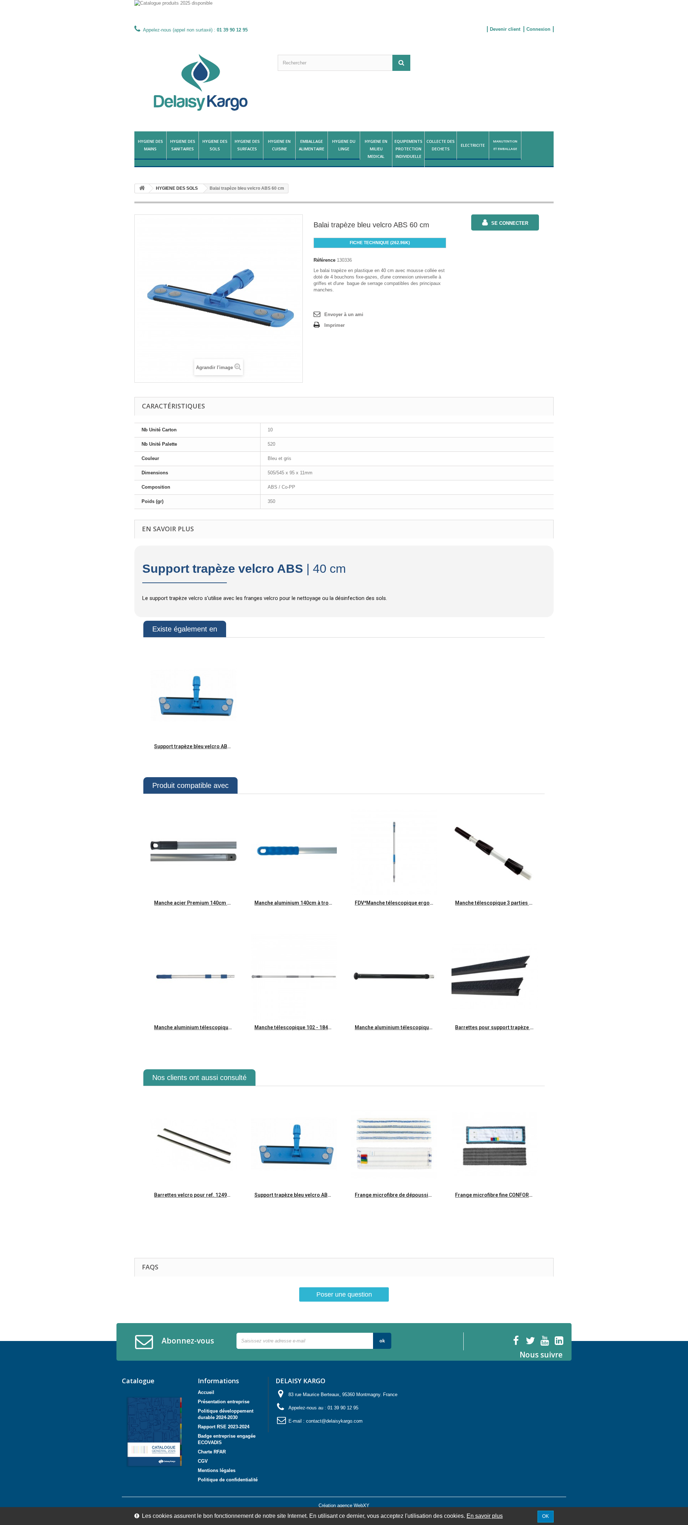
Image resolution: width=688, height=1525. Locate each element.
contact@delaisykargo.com (334, 1421)
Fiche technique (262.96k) (380, 242)
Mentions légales (216, 1470)
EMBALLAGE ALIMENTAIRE (311, 145)
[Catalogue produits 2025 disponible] (344, 11)
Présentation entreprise (223, 1401)
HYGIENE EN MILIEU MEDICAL (376, 149)
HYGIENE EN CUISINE (279, 145)
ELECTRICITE (473, 145)
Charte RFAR (212, 1451)
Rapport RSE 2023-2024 (223, 1426)
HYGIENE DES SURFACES (247, 145)
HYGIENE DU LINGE (343, 145)
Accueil (206, 1392)
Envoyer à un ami (343, 314)
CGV (203, 1461)
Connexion (538, 29)
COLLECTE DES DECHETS (440, 145)
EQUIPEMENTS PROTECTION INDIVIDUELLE (408, 149)
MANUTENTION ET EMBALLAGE (505, 145)
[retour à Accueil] (142, 188)
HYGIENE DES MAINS (150, 145)
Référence (324, 260)
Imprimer (334, 325)
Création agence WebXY (344, 1505)
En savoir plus (485, 1516)
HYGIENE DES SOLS (215, 145)
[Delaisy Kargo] (200, 82)
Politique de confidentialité (228, 1479)
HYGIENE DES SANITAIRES (182, 145)
